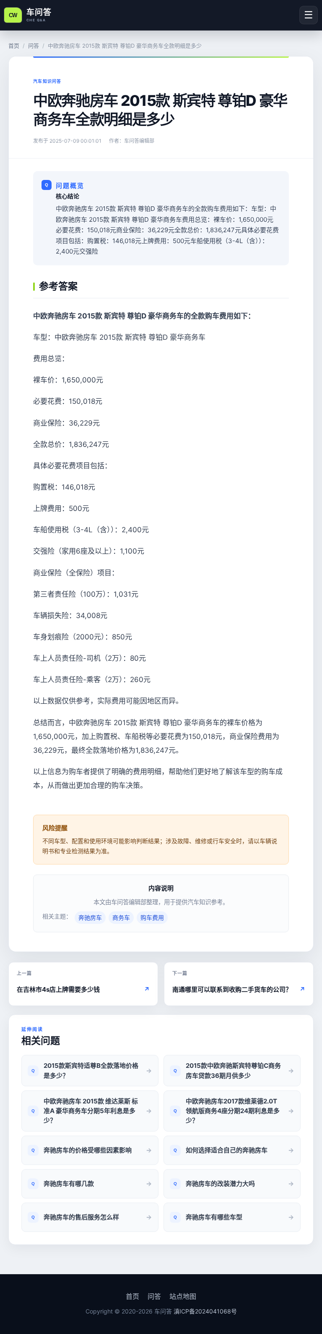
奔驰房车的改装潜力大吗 (220, 1184)
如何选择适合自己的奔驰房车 (226, 1150)
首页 (13, 45)
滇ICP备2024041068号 (205, 1311)
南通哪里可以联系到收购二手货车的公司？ (238, 989)
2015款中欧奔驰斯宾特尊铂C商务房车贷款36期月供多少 (233, 1070)
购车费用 (152, 917)
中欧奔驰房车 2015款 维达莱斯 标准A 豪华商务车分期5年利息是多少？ (91, 1111)
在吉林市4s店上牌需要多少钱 (83, 989)
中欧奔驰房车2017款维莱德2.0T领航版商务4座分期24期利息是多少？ (233, 1111)
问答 (33, 45)
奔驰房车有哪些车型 (214, 1217)
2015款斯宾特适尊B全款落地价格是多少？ (91, 1070)
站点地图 (182, 1296)
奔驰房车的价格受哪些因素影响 (88, 1150)
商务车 (121, 917)
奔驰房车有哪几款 (69, 1184)
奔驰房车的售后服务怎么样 (81, 1217)
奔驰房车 (90, 917)
